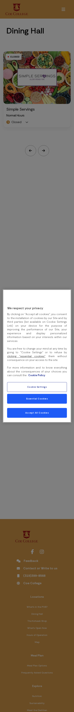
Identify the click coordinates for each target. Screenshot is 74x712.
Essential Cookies (37, 398)
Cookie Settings (37, 387)
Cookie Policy (36, 375)
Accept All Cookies (37, 412)
